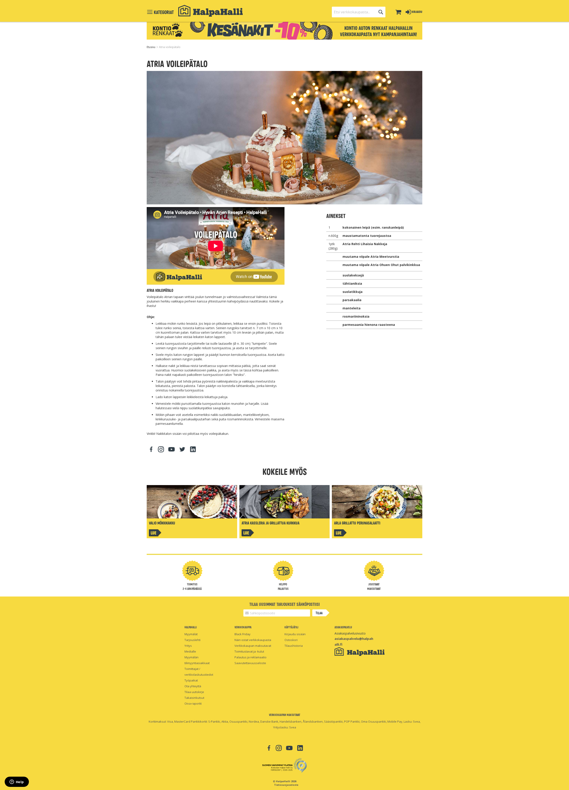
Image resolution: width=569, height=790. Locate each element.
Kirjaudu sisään (295, 634)
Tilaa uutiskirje (194, 692)
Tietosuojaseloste (286, 784)
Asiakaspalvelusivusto (350, 633)
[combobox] (358, 12)
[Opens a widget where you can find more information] (16, 782)
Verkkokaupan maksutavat (252, 646)
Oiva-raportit (193, 703)
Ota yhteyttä (192, 686)
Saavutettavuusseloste (250, 663)
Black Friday (242, 634)
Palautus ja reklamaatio (250, 657)
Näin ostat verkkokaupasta (252, 640)
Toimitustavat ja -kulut (249, 651)
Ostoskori (291, 640)
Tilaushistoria (293, 646)
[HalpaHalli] (210, 11)
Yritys (188, 646)
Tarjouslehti (192, 640)
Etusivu (151, 47)
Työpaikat (191, 680)
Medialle (190, 651)
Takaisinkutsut (194, 698)
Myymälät (191, 634)
